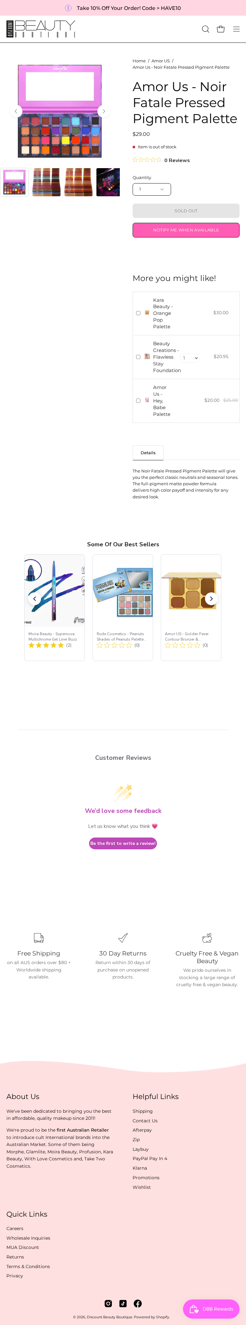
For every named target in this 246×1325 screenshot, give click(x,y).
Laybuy (141, 1149)
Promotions (146, 1178)
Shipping (143, 1111)
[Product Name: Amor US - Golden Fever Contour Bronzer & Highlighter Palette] (191, 607)
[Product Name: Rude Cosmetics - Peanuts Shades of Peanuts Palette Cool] (123, 607)
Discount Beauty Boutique (109, 1317)
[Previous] (16, 111)
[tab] (148, 452)
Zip (136, 1139)
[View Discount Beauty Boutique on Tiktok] (123, 1303)
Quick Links (26, 1214)
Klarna (140, 1168)
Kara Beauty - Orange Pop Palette (163, 313)
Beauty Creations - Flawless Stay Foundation (167, 356)
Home (139, 60)
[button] (205, 29)
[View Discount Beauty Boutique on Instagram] (108, 1303)
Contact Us (145, 1120)
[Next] (103, 111)
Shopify (162, 1317)
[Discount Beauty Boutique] (41, 29)
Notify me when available (186, 230)
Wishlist (142, 1187)
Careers (14, 1228)
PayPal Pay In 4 (150, 1158)
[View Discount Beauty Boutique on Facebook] (138, 1303)
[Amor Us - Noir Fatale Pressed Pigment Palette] (14, 182)
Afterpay (142, 1130)
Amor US (161, 60)
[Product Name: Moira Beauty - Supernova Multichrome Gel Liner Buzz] (54, 607)
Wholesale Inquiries (28, 1238)
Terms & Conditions (28, 1266)
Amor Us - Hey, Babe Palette (161, 400)
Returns (15, 1257)
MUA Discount (22, 1248)
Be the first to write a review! (123, 843)
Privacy (14, 1276)
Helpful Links (156, 1096)
